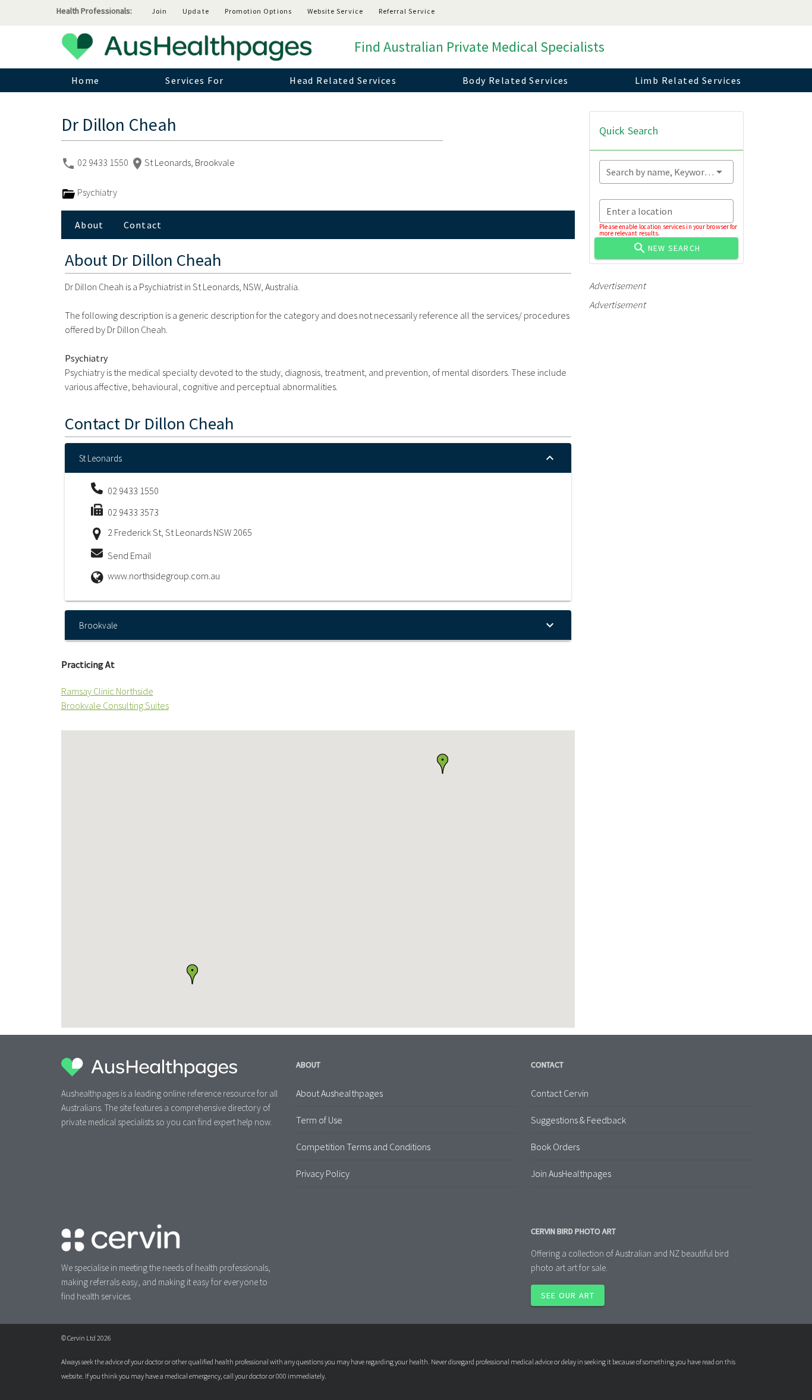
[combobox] (666, 172)
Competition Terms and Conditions (363, 1147)
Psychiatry (96, 192)
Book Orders (555, 1147)
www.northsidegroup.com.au (164, 576)
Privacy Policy (323, 1173)
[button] (192, 974)
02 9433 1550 (103, 162)
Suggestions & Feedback (578, 1120)
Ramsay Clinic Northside (107, 691)
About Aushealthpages (339, 1093)
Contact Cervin (559, 1093)
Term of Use (319, 1120)
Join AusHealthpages (571, 1173)
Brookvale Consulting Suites (115, 705)
